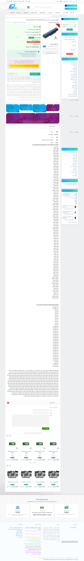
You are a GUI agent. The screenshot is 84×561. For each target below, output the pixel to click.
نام (50, 410)
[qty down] (37, 71)
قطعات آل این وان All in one (72, 94)
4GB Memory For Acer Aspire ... (12, 452)
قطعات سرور (75, 90)
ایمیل (51, 413)
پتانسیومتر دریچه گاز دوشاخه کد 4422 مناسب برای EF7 (66, 194)
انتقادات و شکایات (19, 532)
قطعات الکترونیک (74, 85)
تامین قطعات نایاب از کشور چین (17, 1)
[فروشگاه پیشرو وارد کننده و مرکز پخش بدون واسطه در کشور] (13, 7)
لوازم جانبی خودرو (74, 76)
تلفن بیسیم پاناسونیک (73, 79)
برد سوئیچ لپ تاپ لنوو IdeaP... (53, 482)
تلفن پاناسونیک (74, 164)
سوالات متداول (8, 1)
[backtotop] (7, 558)
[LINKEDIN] (72, 542)
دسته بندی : (23, 22)
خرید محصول (14, 459)
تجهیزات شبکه (75, 160)
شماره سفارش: (73, 41)
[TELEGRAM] (74, 542)
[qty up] (39, 71)
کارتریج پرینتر (75, 82)
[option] (12, 449)
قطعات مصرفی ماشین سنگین (72, 96)
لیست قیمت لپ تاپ (74, 62)
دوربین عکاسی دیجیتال (73, 71)
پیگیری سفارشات (65, 1)
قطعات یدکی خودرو (74, 77)
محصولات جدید (69, 190)
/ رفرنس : (15, 22)
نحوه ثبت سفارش (19, 534)
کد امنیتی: (74, 45)
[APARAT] (70, 542)
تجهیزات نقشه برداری (74, 74)
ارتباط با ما (20, 537)
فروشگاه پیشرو (75, 16)
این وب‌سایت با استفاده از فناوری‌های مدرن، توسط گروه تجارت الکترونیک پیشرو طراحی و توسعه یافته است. (60, 559)
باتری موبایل (75, 168)
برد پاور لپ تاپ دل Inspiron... (26, 482)
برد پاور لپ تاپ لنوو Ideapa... (39, 482)
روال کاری (71, 1)
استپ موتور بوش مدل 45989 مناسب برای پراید (67, 206)
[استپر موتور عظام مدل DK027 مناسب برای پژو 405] (75, 217)
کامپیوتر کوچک (75, 93)
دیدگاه (51, 415)
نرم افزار (76, 84)
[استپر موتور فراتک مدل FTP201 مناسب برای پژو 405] (75, 212)
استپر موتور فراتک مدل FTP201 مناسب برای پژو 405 (67, 212)
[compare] (17, 74)
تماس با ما (75, 1)
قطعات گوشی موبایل (74, 63)
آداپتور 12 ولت (74, 175)
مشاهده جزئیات (10, 74)
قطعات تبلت (75, 73)
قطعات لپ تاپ (70, 16)
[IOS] (65, 542)
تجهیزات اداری (75, 70)
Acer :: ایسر (19, 22)
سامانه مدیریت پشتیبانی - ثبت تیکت (16, 527)
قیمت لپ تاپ (75, 152)
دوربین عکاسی (75, 163)
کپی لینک (44, 46)
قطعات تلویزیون (74, 87)
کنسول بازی (75, 80)
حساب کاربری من (71, 8)
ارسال (47, 428)
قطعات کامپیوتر (75, 158)
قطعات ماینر (75, 88)
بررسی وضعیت (69, 53)
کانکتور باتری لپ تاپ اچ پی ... (12, 482)
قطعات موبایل (75, 155)
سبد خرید (70, 5)
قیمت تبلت (75, 67)
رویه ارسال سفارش (19, 535)
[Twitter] (77, 542)
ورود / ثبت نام (26, 1)
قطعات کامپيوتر (75, 68)
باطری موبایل (75, 169)
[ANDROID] (67, 542)
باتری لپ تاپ (58, 1)
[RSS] (63, 542)
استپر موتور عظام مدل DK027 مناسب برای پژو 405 (67, 217)
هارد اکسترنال (75, 171)
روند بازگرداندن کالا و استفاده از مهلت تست (15, 529)
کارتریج (76, 174)
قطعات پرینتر (75, 91)
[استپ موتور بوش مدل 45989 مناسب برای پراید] (75, 206)
